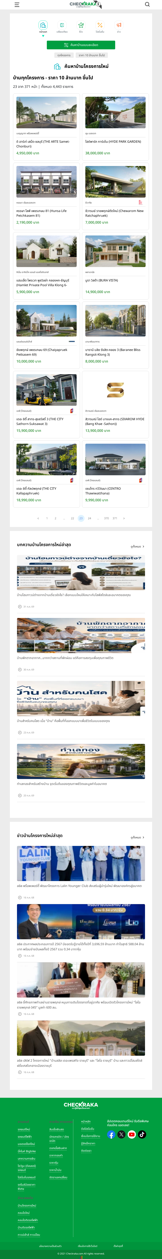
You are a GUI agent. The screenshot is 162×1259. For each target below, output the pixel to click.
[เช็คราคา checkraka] (83, 4)
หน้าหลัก (85, 1121)
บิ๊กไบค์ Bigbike (27, 1151)
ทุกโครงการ (64, 55)
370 (106, 518)
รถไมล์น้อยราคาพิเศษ (26, 1187)
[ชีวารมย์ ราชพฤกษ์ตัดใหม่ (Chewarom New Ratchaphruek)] (115, 182)
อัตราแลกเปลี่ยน (58, 1177)
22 (72, 518)
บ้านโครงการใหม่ (27, 1206)
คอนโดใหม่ (24, 1213)
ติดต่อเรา (86, 1151)
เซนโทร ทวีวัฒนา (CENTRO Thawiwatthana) (103, 491)
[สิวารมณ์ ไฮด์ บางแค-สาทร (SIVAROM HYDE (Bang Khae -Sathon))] (115, 391)
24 (89, 518)
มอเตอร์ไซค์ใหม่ (26, 1144)
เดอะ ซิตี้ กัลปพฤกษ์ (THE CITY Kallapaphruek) (36, 491)
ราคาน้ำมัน (55, 1170)
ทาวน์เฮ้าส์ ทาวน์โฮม (29, 1235)
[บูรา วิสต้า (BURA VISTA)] (115, 252)
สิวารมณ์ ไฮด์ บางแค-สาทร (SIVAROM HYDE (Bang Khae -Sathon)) (114, 421)
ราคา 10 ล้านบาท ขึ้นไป (92, 55)
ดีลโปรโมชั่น (87, 1129)
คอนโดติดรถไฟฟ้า (28, 1220)
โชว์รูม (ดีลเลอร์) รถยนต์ (27, 1168)
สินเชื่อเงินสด (56, 1129)
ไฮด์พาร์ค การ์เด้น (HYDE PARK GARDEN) (113, 141)
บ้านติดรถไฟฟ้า (26, 1227)
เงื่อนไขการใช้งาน (90, 1136)
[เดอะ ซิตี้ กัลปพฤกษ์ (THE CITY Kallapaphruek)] (46, 460)
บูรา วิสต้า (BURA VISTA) (101, 280)
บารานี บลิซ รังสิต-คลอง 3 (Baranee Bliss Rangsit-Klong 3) (112, 352)
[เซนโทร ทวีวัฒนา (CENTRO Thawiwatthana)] (115, 460)
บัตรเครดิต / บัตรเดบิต (59, 1139)
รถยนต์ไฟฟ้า (25, 1137)
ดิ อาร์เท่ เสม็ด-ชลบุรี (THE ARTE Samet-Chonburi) (43, 144)
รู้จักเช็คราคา (88, 1143)
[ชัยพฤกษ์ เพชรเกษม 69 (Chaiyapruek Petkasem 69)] (46, 321)
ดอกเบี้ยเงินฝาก (58, 1148)
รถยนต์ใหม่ (24, 1129)
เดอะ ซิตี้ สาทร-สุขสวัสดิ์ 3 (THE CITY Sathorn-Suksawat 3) (39, 421)
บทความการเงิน (26, 1159)
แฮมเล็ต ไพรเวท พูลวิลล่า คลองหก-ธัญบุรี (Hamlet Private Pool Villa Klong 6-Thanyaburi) (42, 283)
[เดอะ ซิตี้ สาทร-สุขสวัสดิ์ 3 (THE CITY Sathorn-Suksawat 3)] (46, 391)
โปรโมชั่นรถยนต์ (27, 1177)
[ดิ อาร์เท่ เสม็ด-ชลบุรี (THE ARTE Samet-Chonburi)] (46, 113)
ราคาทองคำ (56, 1155)
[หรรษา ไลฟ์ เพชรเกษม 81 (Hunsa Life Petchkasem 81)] (46, 182)
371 (115, 518)
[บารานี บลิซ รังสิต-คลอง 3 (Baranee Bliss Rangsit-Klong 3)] (115, 321)
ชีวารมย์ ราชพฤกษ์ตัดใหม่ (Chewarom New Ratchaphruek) (114, 213)
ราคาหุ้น (53, 1163)
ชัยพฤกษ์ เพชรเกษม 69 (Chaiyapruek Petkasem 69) (41, 352)
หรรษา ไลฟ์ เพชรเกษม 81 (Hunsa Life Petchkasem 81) (41, 213)
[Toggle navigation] (17, 5)
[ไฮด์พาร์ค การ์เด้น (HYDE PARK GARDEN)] (115, 113)
